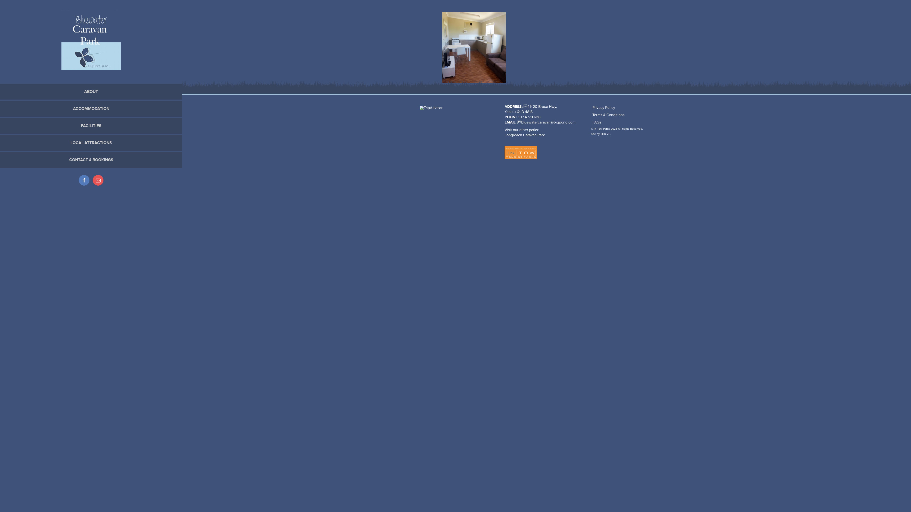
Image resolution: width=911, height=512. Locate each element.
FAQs (596, 122)
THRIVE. (605, 134)
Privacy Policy (603, 107)
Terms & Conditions (608, 115)
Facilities (91, 125)
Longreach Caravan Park (525, 135)
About (91, 91)
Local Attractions (91, 142)
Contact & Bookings (91, 159)
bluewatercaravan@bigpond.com (548, 122)
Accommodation (91, 108)
